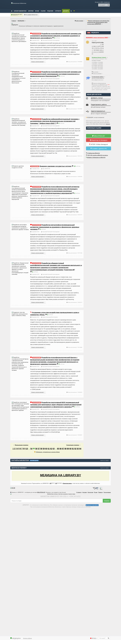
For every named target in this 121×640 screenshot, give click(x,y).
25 (94, 52)
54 (31, 449)
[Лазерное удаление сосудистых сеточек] (20, 166)
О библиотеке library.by (93, 153)
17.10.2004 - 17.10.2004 (97, 62)
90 (70, 449)
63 (54, 449)
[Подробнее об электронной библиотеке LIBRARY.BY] (101, 488)
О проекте (58, 11)
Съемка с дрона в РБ (99, 148)
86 (60, 449)
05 (96, 46)
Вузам (37, 11)
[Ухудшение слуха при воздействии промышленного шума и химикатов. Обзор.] (20, 312)
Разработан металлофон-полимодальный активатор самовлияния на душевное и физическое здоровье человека (54, 227)
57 (39, 449)
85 (58, 449)
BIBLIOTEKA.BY (99, 136)
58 (41, 449)
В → (32, 15)
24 (92, 52)
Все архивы (95, 71)
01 (101, 44)
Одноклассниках (67, 483)
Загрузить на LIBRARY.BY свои (100, 84)
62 (51, 449)
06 (98, 46)
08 (101, 46)
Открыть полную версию (37, 61)
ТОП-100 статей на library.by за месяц (97, 155)
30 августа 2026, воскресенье (102, 2)
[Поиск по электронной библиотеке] (71, 11)
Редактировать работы (99, 104)
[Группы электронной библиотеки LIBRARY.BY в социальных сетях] (74, 11)
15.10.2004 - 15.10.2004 (97, 68)
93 (78, 449)
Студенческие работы (98, 76)
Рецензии (50, 11)
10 (27, 449)
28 (99, 52)
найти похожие (79, 20)
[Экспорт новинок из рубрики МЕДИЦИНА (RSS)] (86, 117)
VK (50, 483)
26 (96, 52)
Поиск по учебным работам (99, 83)
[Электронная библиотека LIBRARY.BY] (18, 3)
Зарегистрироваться (98, 111)
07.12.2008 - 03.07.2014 (97, 65)
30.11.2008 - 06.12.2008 (97, 67)
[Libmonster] (95, 488)
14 (99, 48)
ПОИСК (106, 501)
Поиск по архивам (97, 73)
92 (75, 449)
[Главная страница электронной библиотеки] (11, 11)
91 (73, 449)
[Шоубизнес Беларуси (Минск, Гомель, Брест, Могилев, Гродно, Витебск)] (12, 488)
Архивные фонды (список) (99, 57)
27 (98, 52)
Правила (100, 492)
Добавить (66, 11)
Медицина (17, 15)
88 (65, 449)
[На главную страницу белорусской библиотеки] (60, 494)
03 (92, 46)
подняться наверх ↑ (105, 460)
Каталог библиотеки (20, 11)
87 (63, 449)
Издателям (90, 492)
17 (92, 50)
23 (103, 50)
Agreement (108, 124)
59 (44, 449)
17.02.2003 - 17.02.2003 (97, 63)
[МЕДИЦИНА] (15, 24)
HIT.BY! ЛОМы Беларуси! (99, 144)
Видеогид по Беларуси (99, 140)
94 (80, 449)
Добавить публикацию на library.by (96, 157)
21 (99, 50)
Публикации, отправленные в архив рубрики (48, 452)
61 (49, 449)
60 (46, 449)
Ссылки (43, 11)
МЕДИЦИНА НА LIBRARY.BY (60, 475)
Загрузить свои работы (92, 505)
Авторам (30, 11)
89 (68, 449)
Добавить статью (97, 98)
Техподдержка (107, 492)
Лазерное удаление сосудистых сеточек (55, 166)
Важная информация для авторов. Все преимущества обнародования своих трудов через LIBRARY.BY (98, 22)
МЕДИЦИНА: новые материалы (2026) (97, 37)
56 (36, 449)
